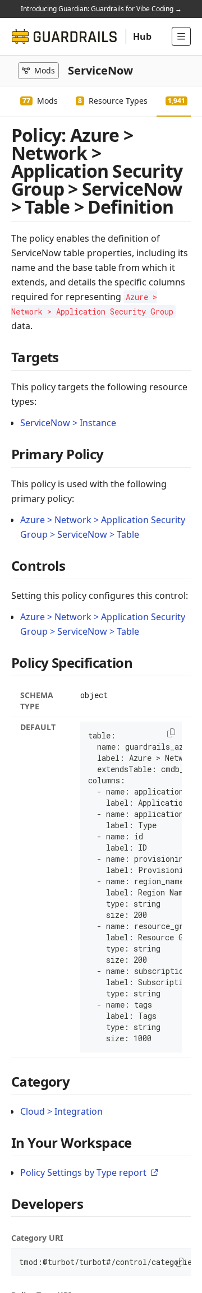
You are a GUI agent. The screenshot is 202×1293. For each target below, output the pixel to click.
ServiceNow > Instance (68, 423)
